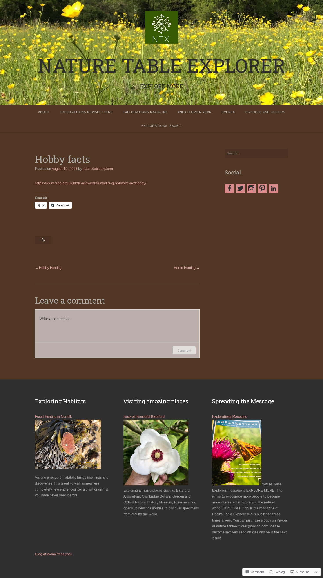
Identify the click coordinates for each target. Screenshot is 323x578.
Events (228, 112)
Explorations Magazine (145, 112)
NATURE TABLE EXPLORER (161, 65)
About (44, 112)
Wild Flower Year (195, 112)
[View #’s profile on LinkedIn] (273, 188)
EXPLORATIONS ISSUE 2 (161, 125)
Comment (184, 350)
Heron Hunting (185, 268)
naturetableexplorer (98, 169)
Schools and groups (265, 112)
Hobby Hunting (50, 268)
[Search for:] (256, 153)
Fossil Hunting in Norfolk (53, 416)
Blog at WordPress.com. (54, 554)
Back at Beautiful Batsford (144, 416)
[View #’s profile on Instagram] (251, 188)
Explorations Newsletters (86, 112)
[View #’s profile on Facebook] (229, 188)
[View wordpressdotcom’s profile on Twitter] (240, 188)
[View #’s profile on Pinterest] (262, 188)
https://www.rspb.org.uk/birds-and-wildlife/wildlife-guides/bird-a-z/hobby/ (90, 183)
